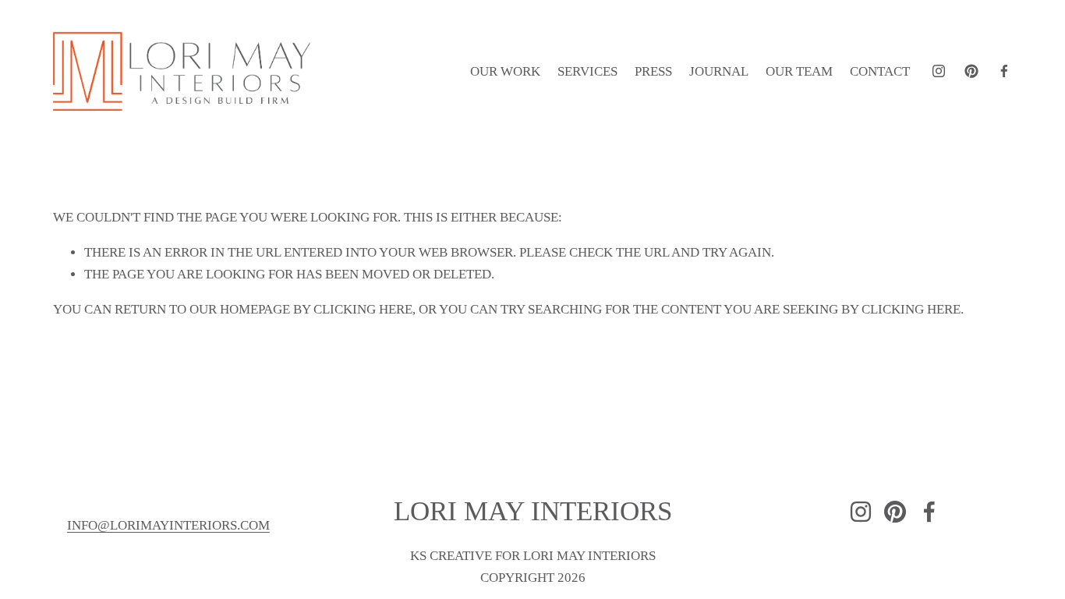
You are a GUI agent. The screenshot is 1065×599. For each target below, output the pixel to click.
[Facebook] (1004, 71)
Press (653, 71)
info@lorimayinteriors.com (168, 525)
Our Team (799, 71)
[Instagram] (938, 71)
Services (587, 71)
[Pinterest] (971, 71)
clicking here (362, 309)
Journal (718, 71)
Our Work (505, 71)
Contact (880, 71)
